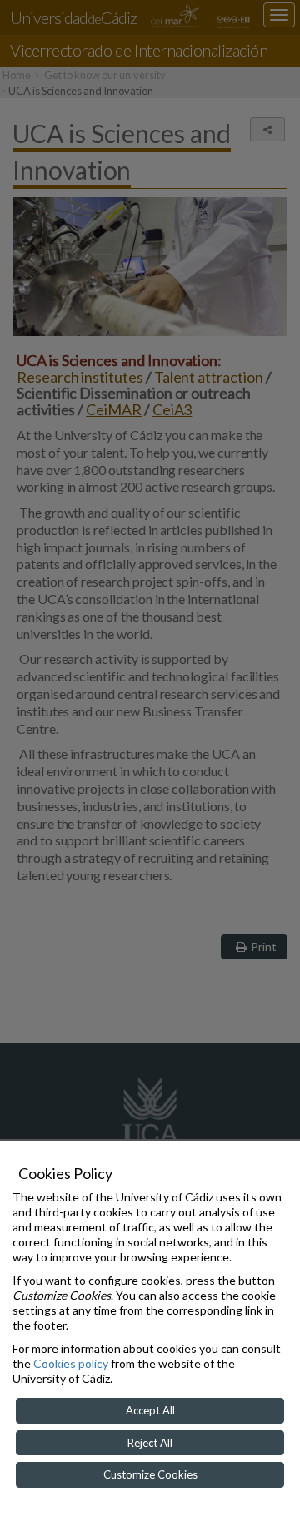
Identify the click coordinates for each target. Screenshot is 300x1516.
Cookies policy (70, 1363)
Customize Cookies (150, 1474)
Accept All (150, 1410)
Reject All (150, 1442)
